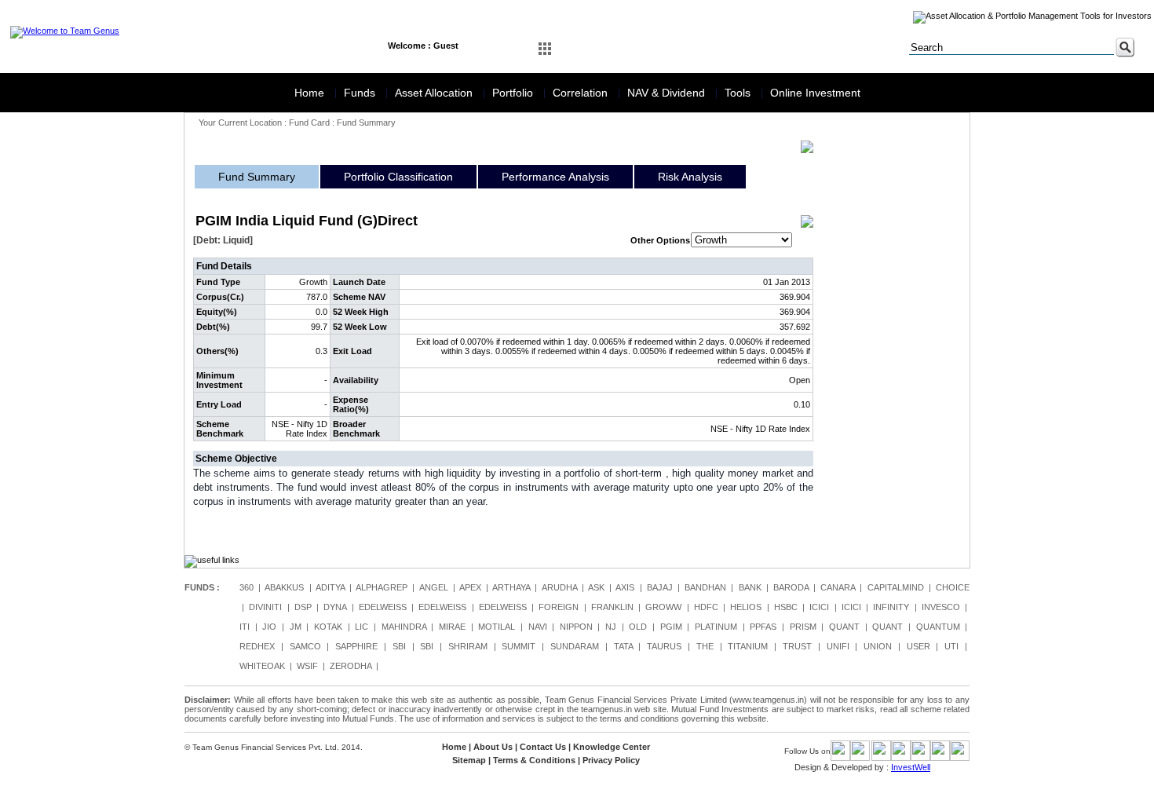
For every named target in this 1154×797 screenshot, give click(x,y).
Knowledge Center (611, 746)
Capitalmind (895, 587)
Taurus (664, 646)
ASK (596, 587)
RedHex (257, 646)
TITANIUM (748, 646)
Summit (518, 646)
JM (295, 626)
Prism (803, 626)
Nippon (576, 626)
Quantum (938, 626)
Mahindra (404, 626)
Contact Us (543, 746)
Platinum (716, 626)
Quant (844, 626)
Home (310, 92)
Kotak (328, 626)
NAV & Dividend (667, 92)
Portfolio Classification (398, 176)
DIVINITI (265, 607)
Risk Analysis (690, 176)
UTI (951, 646)
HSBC (786, 607)
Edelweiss (383, 607)
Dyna (334, 607)
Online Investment (815, 92)
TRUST (797, 646)
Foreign (559, 607)
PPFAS (763, 626)
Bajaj (660, 587)
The (705, 646)
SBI (399, 646)
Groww (663, 607)
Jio (269, 626)
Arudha (559, 587)
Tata (623, 646)
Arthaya (511, 587)
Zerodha (350, 666)
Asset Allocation (435, 92)
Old (638, 626)
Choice (953, 587)
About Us (493, 746)
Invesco (941, 607)
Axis (624, 587)
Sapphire (356, 646)
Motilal (496, 626)
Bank (750, 587)
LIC (361, 626)
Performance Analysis (555, 176)
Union (878, 646)
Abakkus (284, 587)
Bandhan (705, 587)
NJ (610, 626)
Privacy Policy (611, 760)
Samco (305, 646)
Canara (837, 587)
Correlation (582, 92)
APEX (470, 587)
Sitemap (469, 760)
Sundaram (574, 646)
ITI (244, 626)
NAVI (537, 626)
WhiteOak (262, 666)
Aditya (330, 587)
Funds (361, 92)
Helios (745, 607)
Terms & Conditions (534, 760)
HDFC (706, 607)
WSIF (307, 666)
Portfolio (514, 92)
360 (246, 587)
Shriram (468, 646)
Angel (433, 587)
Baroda (791, 587)
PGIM (671, 626)
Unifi (838, 646)
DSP (303, 607)
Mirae (452, 626)
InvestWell (910, 767)
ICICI (819, 607)
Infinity (891, 607)
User (918, 646)
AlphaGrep (381, 587)
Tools (739, 92)
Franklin (612, 607)
